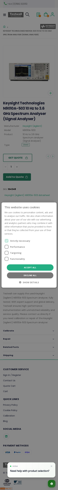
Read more (19, 233)
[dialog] (29, 245)
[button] (29, 282)
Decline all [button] (30, 275)
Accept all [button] (30, 267)
